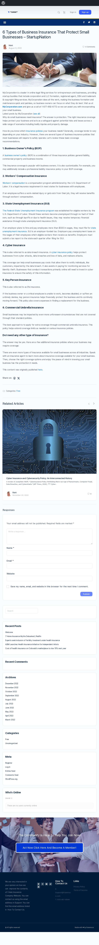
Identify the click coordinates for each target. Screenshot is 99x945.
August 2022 (10, 700)
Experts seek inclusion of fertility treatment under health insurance (32, 640)
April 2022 (9, 716)
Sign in (73, 12)
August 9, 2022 (15, 48)
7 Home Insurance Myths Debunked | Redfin (23, 636)
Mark (11, 45)
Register (8, 763)
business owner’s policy (16, 155)
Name (10, 548)
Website (11, 573)
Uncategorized (11, 743)
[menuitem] (3, 3)
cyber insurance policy (62, 252)
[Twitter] (89, 22)
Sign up (85, 12)
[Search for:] (21, 610)
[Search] (58, 12)
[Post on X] (18, 378)
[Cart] (64, 12)
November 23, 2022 (20, 495)
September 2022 (12, 696)
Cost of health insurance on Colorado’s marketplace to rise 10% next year (35, 648)
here (40, 370)
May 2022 (9, 712)
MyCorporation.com (12, 106)
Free (18, 391)
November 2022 (11, 688)
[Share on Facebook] (14, 378)
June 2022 (9, 708)
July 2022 (9, 704)
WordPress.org (11, 779)
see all (37, 113)
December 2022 (11, 684)
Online (8, 798)
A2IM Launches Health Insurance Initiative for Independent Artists (32, 644)
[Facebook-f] (84, 22)
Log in (7, 767)
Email (10, 561)
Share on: (7, 378)
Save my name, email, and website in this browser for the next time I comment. (49, 586)
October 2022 (11, 692)
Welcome (9, 632)
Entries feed (10, 771)
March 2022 (10, 720)
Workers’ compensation (14, 183)
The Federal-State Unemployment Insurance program (28, 210)
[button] (5, 22)
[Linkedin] (94, 22)
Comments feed (11, 775)
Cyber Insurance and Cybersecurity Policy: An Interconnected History (39, 478)
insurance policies (34, 131)
